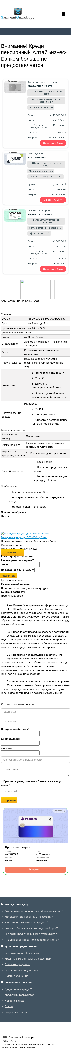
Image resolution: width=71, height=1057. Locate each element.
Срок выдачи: (10, 738)
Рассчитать (8, 575)
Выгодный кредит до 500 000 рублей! (24, 537)
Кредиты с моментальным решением (28, 958)
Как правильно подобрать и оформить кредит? (34, 910)
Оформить (12, 552)
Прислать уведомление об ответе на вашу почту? (31, 783)
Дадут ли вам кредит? (18, 989)
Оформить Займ (53, 199)
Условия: (7, 748)
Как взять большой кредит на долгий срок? (31, 928)
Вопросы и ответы (16, 1012)
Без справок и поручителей (22, 970)
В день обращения (16, 975)
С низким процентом (17, 964)
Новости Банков (14, 1000)
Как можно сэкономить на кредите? (27, 922)
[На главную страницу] (18, 14)
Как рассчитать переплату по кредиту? (29, 916)
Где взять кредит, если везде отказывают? (31, 933)
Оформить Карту (53, 142)
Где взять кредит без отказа (22, 952)
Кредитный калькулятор (19, 994)
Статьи (9, 1006)
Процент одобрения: (15, 729)
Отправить (9, 800)
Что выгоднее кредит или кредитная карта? (32, 939)
